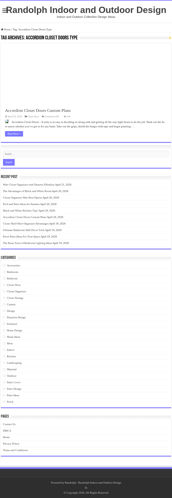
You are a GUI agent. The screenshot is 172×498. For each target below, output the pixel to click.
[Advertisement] (86, 72)
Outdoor (11, 375)
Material (12, 369)
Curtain (11, 304)
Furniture (12, 323)
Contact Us (9, 424)
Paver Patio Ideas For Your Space (21, 236)
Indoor (10, 349)
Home (7, 29)
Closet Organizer (16, 291)
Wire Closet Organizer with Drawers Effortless (29, 184)
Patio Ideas (13, 395)
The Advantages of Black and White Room (27, 191)
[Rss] (86, 487)
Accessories (13, 265)
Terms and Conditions (15, 450)
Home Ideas (13, 336)
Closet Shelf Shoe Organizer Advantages (26, 223)
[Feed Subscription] (170, 38)
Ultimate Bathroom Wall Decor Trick (24, 230)
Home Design (14, 330)
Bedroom (12, 278)
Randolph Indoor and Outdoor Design (86, 10)
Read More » (14, 133)
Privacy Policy (11, 443)
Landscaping (14, 362)
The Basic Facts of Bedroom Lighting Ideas (27, 243)
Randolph (70, 482)
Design (11, 310)
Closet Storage (15, 297)
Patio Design (14, 388)
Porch (10, 401)
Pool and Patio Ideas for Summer (21, 204)
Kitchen (11, 356)
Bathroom (12, 272)
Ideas (10, 343)
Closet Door (33, 116)
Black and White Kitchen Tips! (20, 210)
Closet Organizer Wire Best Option (22, 197)
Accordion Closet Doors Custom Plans (38, 110)
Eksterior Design (16, 317)
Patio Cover (13, 382)
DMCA (7, 430)
